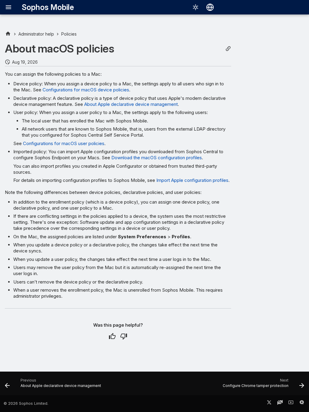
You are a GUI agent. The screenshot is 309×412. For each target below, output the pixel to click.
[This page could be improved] (124, 336)
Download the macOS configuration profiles (156, 157)
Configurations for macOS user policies (63, 143)
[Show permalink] (228, 49)
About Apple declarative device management (131, 104)
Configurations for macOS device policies (86, 90)
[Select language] (210, 7)
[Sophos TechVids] (291, 403)
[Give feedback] (302, 403)
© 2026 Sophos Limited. (26, 403)
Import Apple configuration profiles (192, 180)
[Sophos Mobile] (8, 34)
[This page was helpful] (112, 336)
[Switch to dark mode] (196, 7)
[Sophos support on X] (269, 403)
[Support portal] (280, 403)
